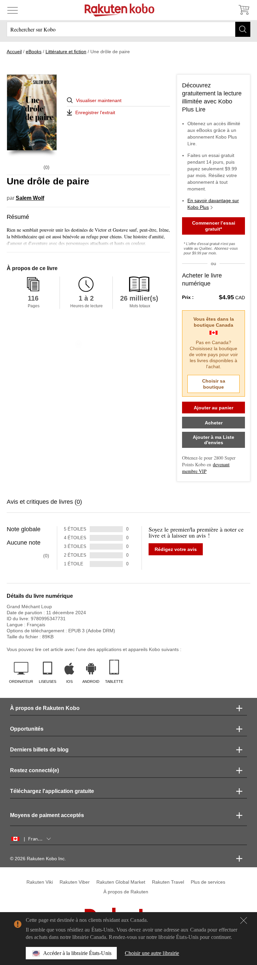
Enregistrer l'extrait (95, 112)
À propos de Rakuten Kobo (45, 708)
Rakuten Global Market (120, 882)
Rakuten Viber (75, 882)
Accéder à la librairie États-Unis (77, 953)
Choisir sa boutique (213, 384)
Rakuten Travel (168, 882)
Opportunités (27, 729)
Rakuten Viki (39, 882)
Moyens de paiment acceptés (47, 815)
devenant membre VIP (206, 467)
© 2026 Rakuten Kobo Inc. (38, 858)
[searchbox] (128, 29)
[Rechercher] (242, 29)
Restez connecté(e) (34, 770)
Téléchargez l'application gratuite (52, 791)
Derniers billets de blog (39, 749)
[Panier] (243, 10)
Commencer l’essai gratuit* (213, 226)
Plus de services (208, 882)
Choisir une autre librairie (152, 953)
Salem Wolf (30, 198)
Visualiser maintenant (98, 100)
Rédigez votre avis (176, 549)
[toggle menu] (12, 10)
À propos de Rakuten (125, 891)
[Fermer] (243, 920)
